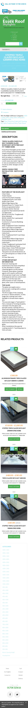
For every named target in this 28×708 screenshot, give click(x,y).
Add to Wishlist (7, 109)
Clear (25, 96)
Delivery (14, 39)
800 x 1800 (5, 637)
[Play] (4, 186)
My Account (14, 32)
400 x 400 (5, 596)
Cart (14, 34)
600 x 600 (5, 618)
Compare (14, 36)
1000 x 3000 (5, 565)
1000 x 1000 (5, 550)
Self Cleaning (23, 121)
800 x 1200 (11, 63)
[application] (14, 181)
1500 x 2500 (5, 581)
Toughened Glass (12, 123)
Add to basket (11, 103)
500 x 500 (5, 602)
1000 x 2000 (5, 559)
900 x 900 (5, 649)
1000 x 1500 (5, 556)
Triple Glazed (22, 123)
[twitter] (17, 694)
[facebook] (10, 694)
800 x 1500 (5, 633)
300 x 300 (5, 587)
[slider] (12, 186)
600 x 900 (5, 621)
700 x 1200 (5, 624)
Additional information (8, 132)
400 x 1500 (5, 593)
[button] (14, 181)
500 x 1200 (5, 599)
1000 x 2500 (5, 562)
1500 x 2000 (5, 578)
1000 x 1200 (5, 553)
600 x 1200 (5, 605)
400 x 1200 (5, 590)
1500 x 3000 (5, 584)
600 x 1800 (5, 612)
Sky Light (3, 123)
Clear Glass (7, 121)
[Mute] (21, 186)
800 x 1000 (5, 627)
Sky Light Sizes (5, 96)
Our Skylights (7, 672)
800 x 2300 (5, 643)
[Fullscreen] (24, 186)
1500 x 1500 (5, 574)
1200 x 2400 (17, 117)
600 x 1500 (5, 609)
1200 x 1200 (9, 117)
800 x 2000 (5, 640)
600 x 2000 (5, 615)
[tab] (14, 128)
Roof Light (15, 121)
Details (20, 389)
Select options (14, 439)
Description (5, 128)
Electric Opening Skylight (8, 652)
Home (3, 63)
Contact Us (7, 675)
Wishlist (15, 37)
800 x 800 (5, 646)
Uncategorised (6, 655)
